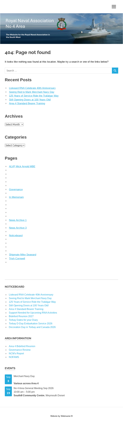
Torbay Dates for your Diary (23, 320)
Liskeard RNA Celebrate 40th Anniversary (32, 88)
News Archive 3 (18, 227)
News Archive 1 (18, 220)
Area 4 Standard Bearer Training (27, 103)
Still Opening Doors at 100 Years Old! (30, 99)
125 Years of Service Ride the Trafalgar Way (34, 95)
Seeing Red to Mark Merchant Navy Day (31, 92)
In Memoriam (16, 197)
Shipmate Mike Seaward (22, 254)
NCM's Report (16, 353)
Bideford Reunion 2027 (21, 316)
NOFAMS (14, 357)
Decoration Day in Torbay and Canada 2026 (32, 327)
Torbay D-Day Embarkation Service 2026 (30, 323)
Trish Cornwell (17, 258)
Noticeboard (15, 235)
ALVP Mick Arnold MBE (22, 166)
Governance (16, 189)
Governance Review (20, 350)
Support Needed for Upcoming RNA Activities (33, 312)
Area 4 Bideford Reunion (22, 346)
